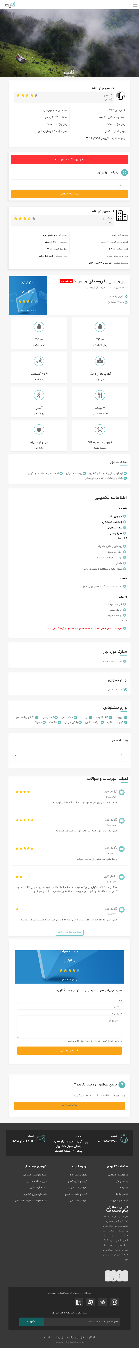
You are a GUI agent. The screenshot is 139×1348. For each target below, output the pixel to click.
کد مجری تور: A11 (103, 88)
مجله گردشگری (38, 1188)
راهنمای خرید (121, 1181)
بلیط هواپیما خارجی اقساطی (31, 1201)
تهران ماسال (115, 296)
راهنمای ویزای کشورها (35, 1194)
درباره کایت (79, 1166)
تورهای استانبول (78, 1188)
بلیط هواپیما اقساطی (35, 1175)
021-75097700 (107, 1141)
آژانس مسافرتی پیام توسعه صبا (117, 1209)
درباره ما (123, 1188)
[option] (69, 43)
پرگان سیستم (62, 1342)
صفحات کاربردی (117, 1166)
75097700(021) (116, 302)
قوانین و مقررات (119, 1201)
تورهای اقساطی (78, 1201)
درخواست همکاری (118, 1175)
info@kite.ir (23, 1141)
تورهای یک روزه (78, 1175)
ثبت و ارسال (69, 1050)
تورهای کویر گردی (77, 1181)
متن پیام (117, 1013)
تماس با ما (122, 1194)
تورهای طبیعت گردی (75, 1194)
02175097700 (69, 1106)
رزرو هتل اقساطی (37, 1181)
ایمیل (119, 1001)
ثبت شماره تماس (69, 194)
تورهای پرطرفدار (36, 1166)
